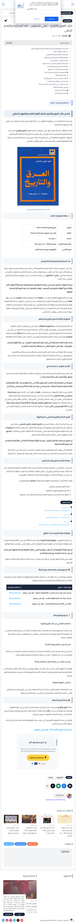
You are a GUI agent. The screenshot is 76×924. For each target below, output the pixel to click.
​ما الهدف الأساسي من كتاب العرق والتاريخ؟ (56, 78)
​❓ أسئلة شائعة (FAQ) (62, 75)
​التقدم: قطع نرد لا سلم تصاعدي (59, 60)
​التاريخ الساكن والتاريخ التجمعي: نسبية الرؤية (55, 63)
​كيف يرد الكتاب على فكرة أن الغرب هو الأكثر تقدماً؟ (53, 84)
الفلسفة (51, 777)
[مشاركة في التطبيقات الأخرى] (47, 786)
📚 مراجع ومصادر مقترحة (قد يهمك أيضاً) (56, 72)
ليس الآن (36, 19)
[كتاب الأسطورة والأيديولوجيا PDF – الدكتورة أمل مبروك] (29, 819)
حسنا (19, 914)
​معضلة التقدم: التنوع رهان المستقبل (57, 66)
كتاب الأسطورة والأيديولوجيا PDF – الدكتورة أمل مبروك (30, 830)
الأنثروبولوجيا (67, 21)
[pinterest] (10, 920)
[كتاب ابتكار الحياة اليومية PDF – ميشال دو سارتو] (11, 819)
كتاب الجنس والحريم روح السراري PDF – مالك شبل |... (47, 830)
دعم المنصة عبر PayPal (36, 757)
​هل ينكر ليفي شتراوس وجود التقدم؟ (57, 81)
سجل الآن (52, 19)
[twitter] (18, 920)
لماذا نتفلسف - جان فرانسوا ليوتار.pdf (58, 517)
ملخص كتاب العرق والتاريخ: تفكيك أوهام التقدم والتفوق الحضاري (49, 48)
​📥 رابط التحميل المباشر (61, 90)
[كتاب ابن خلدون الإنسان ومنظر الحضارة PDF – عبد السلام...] (64, 819)
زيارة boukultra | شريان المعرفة (55, 799)
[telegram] (14, 920)
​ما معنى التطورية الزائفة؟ (60, 87)
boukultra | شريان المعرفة (48, 920)
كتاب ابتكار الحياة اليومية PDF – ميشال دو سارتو (13, 830)
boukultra (64, 36)
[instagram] (7, 920)
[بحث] (3, 4)
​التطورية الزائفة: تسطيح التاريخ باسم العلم (56, 57)
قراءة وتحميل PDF (14, 592)
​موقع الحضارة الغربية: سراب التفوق (58, 69)
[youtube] (21, 920)
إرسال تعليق (65, 851)
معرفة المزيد (8, 914)
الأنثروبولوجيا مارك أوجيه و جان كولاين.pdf (57, 510)
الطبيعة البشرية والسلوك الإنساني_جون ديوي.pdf (54, 524)
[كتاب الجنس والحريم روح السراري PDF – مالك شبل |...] (46, 819)
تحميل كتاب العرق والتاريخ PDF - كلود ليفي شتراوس (53, 729)
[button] (64, 786)
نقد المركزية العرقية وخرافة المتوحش (57, 54)
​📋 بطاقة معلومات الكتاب (60, 51)
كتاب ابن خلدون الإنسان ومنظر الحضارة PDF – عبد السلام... (65, 831)
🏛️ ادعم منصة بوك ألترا (61, 93)
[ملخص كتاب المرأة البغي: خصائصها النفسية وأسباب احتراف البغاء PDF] (20, 889)
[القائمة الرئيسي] (72, 4)
